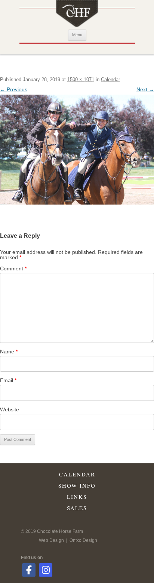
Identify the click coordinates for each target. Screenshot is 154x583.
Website (9, 409)
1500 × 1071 (80, 79)
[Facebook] (29, 570)
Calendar (110, 79)
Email (8, 380)
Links (77, 496)
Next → (145, 89)
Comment (13, 268)
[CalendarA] (77, 150)
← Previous (13, 89)
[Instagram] (45, 570)
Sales (77, 508)
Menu (77, 35)
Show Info (77, 485)
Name (9, 352)
